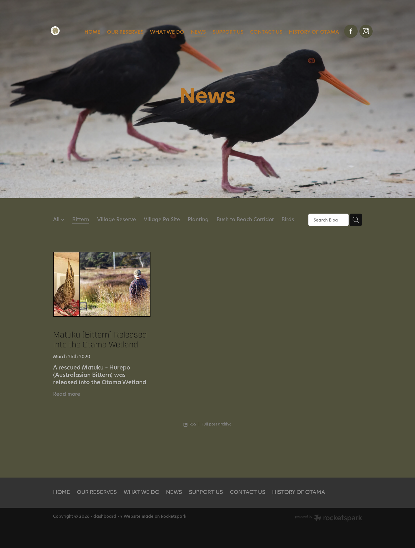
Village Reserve (116, 219)
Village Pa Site (162, 219)
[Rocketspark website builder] (328, 518)
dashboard (104, 516)
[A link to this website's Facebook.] (351, 31)
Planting (198, 219)
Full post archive (216, 424)
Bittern (80, 219)
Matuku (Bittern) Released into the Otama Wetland (100, 339)
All (57, 219)
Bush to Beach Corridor (245, 219)
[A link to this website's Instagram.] (366, 31)
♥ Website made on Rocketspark (153, 516)
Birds (287, 219)
